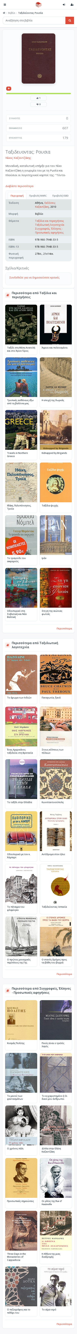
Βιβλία (11, 13)
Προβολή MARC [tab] (38, 195)
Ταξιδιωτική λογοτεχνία (49, 224)
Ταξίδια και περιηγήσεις (49, 221)
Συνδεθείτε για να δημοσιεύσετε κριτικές (34, 277)
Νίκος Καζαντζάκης (18, 158)
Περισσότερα (64, 628)
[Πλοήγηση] (5, 5)
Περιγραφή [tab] (17, 195)
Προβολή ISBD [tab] (60, 195)
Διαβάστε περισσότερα (19, 186)
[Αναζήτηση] (69, 20)
